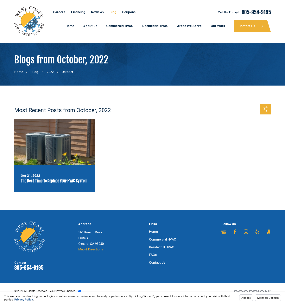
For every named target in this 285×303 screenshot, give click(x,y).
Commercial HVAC (162, 239)
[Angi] (268, 231)
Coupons (129, 12)
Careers (59, 12)
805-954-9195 (256, 12)
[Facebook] (235, 231)
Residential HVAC (161, 247)
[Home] (29, 21)
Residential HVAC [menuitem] (155, 26)
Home (153, 232)
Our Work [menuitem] (218, 26)
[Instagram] (246, 231)
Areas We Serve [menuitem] (189, 26)
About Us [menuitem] (90, 26)
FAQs (153, 255)
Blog (113, 12)
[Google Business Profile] (223, 231)
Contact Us (157, 262)
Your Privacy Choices (63, 291)
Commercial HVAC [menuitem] (119, 26)
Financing (78, 12)
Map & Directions (90, 249)
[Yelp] (257, 231)
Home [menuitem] (70, 26)
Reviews (97, 12)
